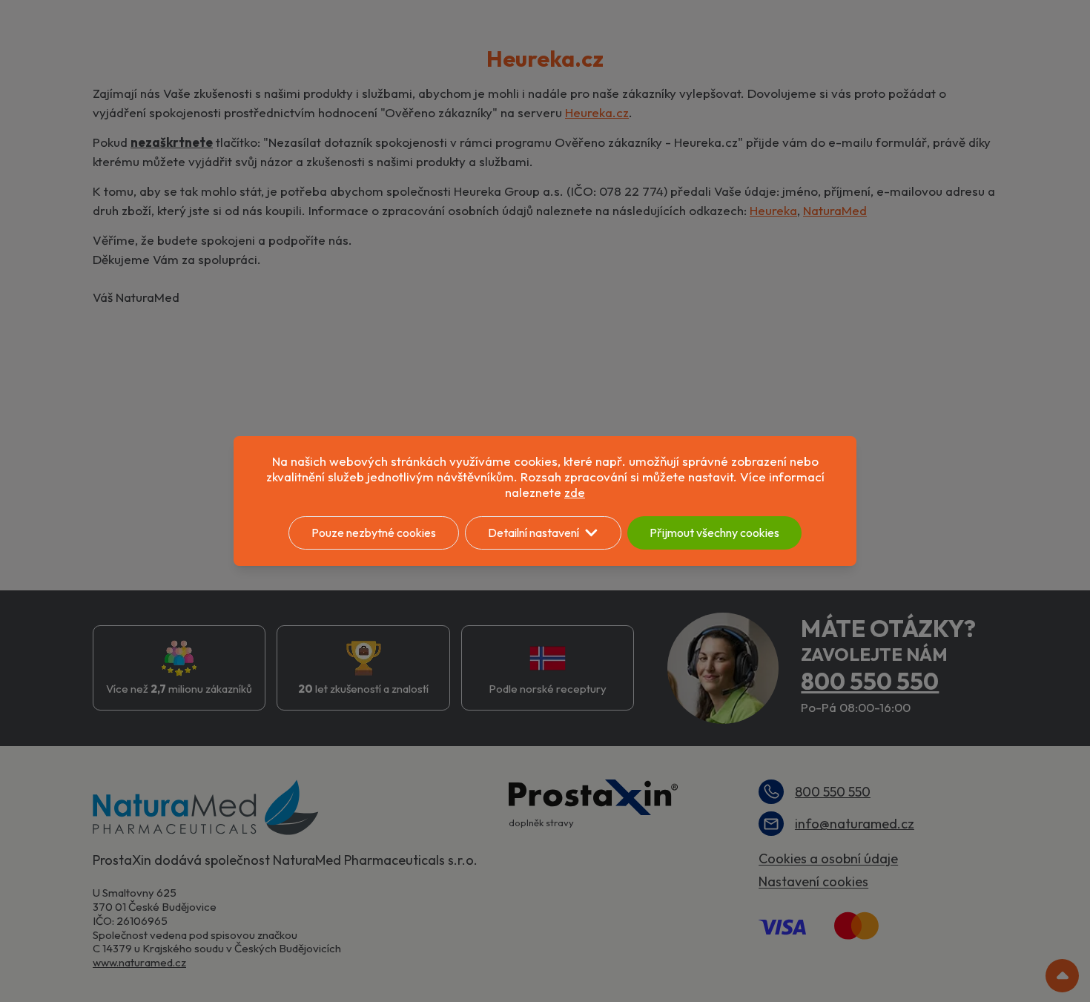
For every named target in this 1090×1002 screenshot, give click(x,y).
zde (574, 492)
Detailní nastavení (533, 532)
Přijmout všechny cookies (714, 532)
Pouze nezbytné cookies (373, 532)
